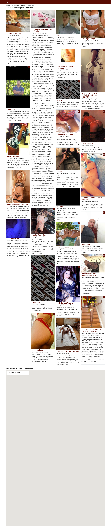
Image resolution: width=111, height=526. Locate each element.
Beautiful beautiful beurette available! (91, 199)
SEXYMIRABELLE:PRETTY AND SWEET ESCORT (91, 330)
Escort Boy (11, 109)
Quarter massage (13, 156)
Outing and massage (89, 244)
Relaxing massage (88, 39)
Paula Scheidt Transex (64, 303)
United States (15, 5)
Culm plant (60, 100)
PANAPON (8, 2)
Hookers (8, 5)
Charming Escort (37, 350)
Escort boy (35, 302)
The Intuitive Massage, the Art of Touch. (42, 30)
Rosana (59, 171)
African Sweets (87, 143)
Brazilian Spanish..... (39, 235)
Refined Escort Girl (14, 33)
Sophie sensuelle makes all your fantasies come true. (66, 134)
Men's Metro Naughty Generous (64, 67)
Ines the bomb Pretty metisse (67, 351)
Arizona (23, 5)
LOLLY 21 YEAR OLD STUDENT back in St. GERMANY (89, 95)
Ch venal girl (61, 207)
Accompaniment (13, 239)
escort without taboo (64, 247)
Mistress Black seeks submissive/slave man (89, 274)
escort (58, 35)
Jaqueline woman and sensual (18, 204)
